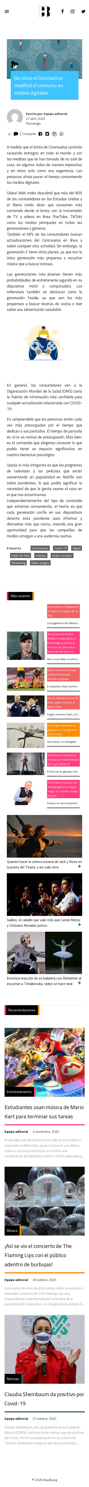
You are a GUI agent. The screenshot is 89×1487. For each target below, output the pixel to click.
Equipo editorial (16, 1131)
